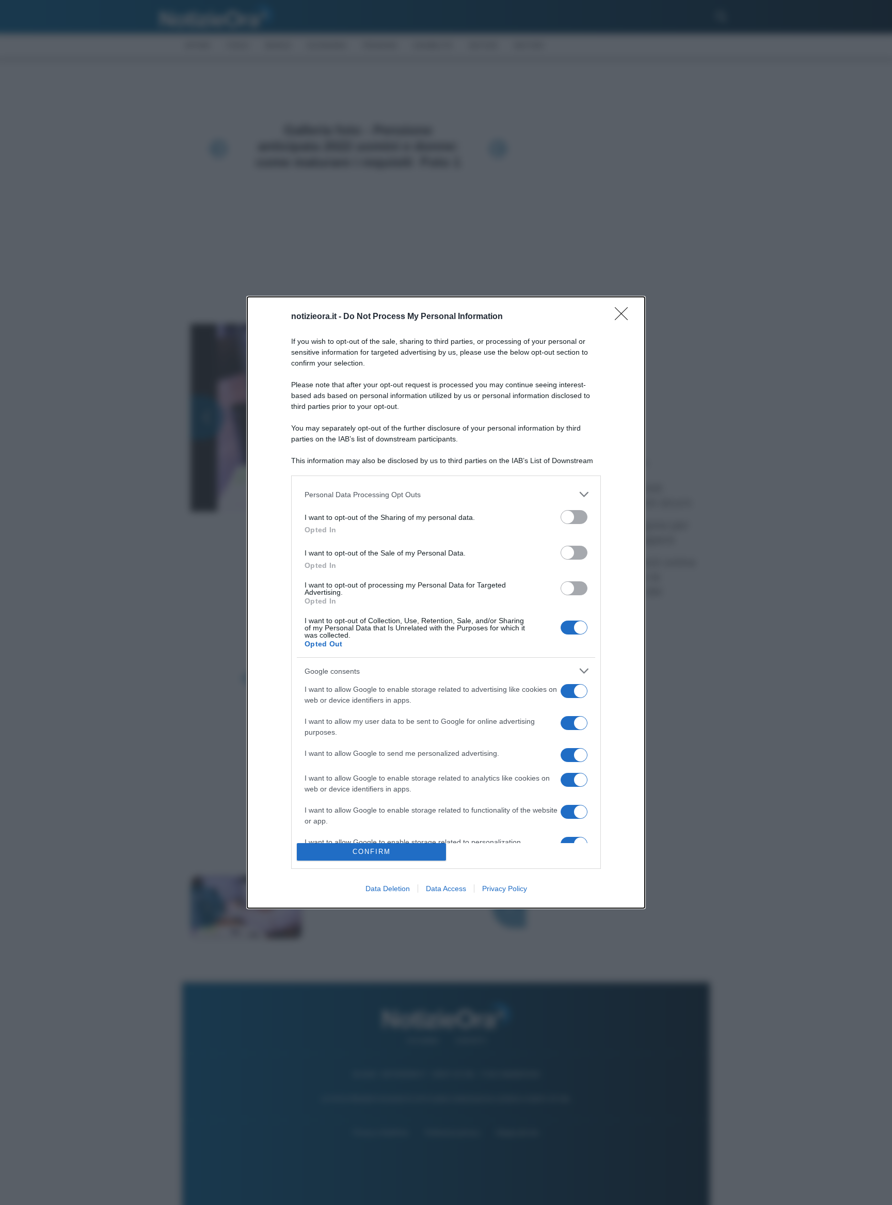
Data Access (446, 888)
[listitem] (446, 494)
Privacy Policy (504, 888)
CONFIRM (372, 851)
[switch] (574, 517)
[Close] (624, 317)
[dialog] (446, 602)
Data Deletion (387, 888)
